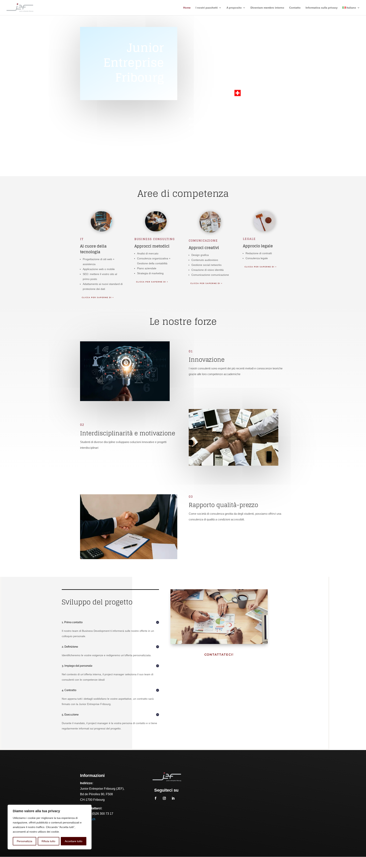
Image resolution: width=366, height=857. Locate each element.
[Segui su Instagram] (164, 798)
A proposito (234, 7)
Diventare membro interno (267, 7)
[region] (50, 827)
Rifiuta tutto (48, 841)
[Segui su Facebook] (155, 798)
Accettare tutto (73, 841)
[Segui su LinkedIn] (173, 798)
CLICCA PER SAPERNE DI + (98, 297)
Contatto (295, 7)
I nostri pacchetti (207, 7)
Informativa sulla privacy (322, 7)
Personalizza (24, 841)
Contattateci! (219, 654)
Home (187, 7)
